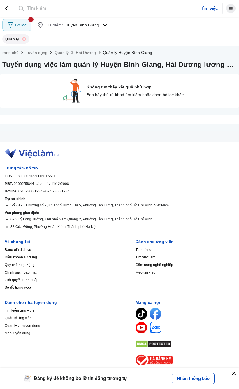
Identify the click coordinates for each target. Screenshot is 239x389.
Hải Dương (86, 52)
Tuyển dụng (37, 52)
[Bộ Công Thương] (185, 360)
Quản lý (62, 52)
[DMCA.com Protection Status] (185, 343)
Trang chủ (9, 52)
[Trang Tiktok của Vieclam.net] (141, 314)
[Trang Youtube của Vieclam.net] (141, 327)
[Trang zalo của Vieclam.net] (155, 327)
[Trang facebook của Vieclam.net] (155, 314)
